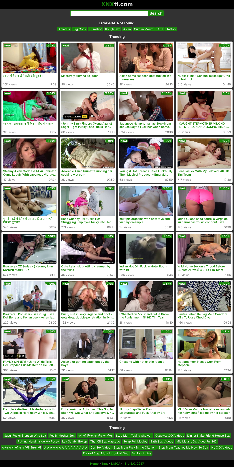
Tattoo (171, 29)
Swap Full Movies (135, 441)
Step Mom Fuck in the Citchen (134, 447)
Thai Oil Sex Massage (105, 441)
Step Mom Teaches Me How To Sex (183, 447)
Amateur (64, 29)
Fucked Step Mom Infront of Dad (106, 453)
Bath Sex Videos (161, 441)
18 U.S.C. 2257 (133, 463)
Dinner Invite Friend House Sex (208, 435)
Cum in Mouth (143, 29)
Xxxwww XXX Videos (169, 435)
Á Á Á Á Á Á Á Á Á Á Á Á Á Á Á (65, 447)
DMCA (115, 463)
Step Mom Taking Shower (134, 435)
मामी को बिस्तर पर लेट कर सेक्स (95, 435)
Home (94, 463)
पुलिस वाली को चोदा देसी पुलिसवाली (21, 447)
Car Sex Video (100, 447)
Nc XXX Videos (221, 447)
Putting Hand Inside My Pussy (38, 441)
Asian (127, 29)
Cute (160, 29)
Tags (104, 463)
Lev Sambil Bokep (74, 441)
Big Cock (79, 29)
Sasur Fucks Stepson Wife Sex (25, 435)
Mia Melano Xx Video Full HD (196, 441)
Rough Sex (112, 29)
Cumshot (95, 29)
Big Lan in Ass (141, 453)
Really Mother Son (62, 435)
